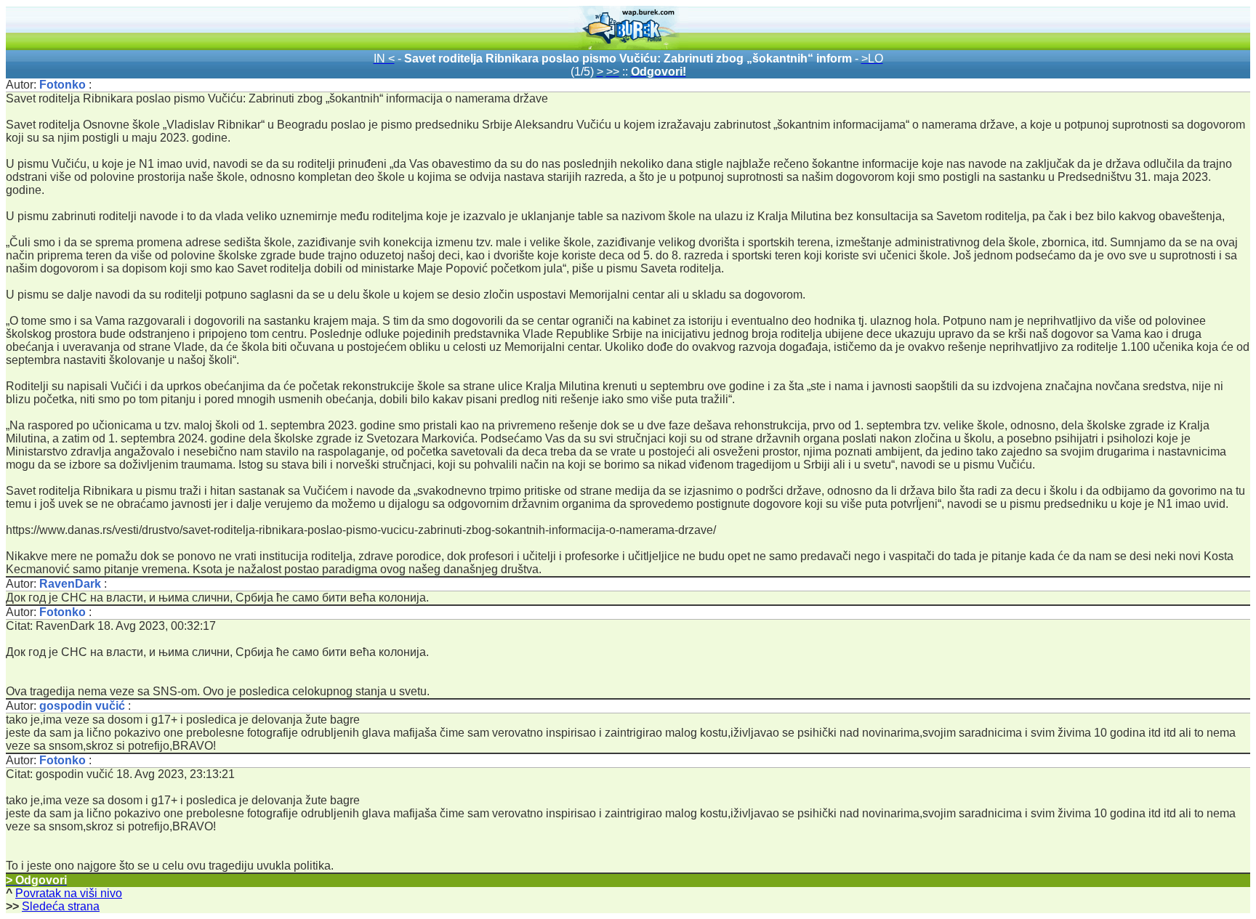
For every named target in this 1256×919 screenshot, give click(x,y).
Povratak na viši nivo (68, 893)
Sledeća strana (61, 906)
